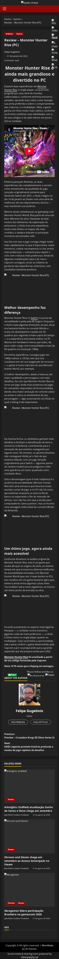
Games (19, 34)
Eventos (11, 903)
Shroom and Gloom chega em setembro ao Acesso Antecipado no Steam (26, 860)
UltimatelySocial (29, 957)
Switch (34, 318)
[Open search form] (57, 8)
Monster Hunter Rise (16, 657)
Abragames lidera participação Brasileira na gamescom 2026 (23, 912)
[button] (4, 9)
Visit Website (18, 722)
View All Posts (40, 722)
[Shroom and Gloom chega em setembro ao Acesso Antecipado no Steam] (29, 836)
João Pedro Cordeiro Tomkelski (16, 815)
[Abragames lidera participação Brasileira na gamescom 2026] (29, 890)
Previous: (29, 735)
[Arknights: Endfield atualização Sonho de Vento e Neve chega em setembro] (29, 786)
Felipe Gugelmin (12, 51)
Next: (28, 747)
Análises (9, 34)
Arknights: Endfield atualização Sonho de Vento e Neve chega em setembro (28, 808)
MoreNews (47, 945)
